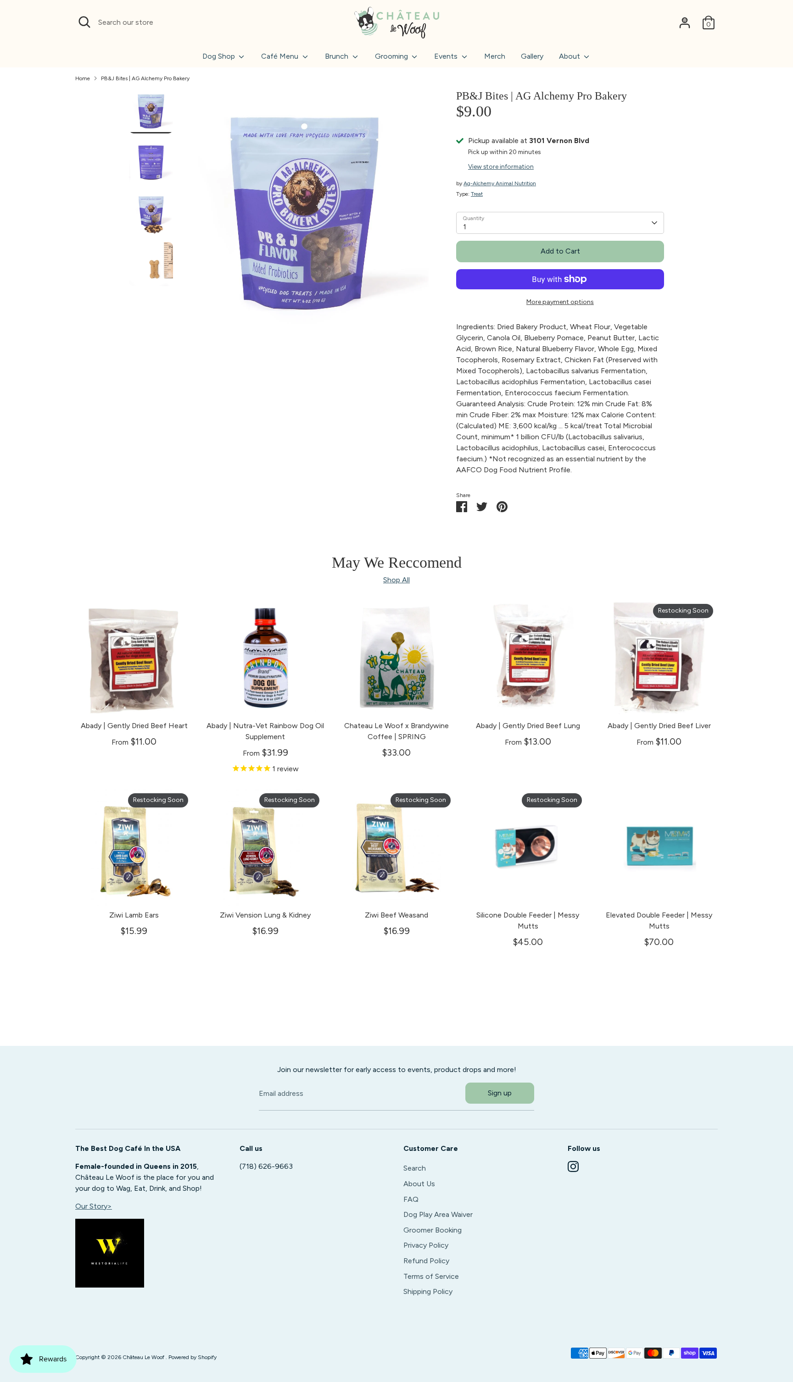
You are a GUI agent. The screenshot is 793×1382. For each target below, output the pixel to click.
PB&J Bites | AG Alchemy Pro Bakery (145, 78)
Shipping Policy (427, 1291)
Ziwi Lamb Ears (134, 915)
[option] (304, 217)
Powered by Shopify (192, 1357)
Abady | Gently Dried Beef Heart (134, 725)
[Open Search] (84, 22)
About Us (419, 1183)
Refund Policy (426, 1260)
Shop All (396, 579)
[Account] (685, 22)
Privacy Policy (425, 1245)
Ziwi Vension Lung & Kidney (265, 915)
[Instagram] (573, 1166)
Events (446, 56)
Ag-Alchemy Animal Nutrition (500, 183)
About (570, 56)
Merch (494, 56)
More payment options (560, 302)
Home (82, 78)
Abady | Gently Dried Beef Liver (659, 725)
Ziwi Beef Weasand (396, 915)
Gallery (532, 56)
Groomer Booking (432, 1230)
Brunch (337, 56)
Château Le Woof (144, 1357)
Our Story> (93, 1206)
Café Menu (280, 56)
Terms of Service (431, 1276)
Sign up (500, 1093)
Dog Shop (219, 56)
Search (414, 1168)
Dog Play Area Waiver (438, 1214)
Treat (477, 194)
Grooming (392, 56)
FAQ (411, 1199)
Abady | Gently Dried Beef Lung (528, 725)
